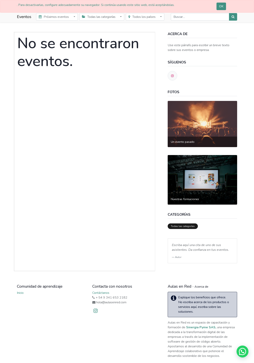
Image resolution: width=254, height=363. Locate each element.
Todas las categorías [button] (101, 17)
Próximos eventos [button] (56, 17)
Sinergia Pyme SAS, (201, 327)
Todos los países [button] (144, 17)
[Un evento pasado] (202, 124)
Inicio (20, 293)
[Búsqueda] (233, 17)
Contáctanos (100, 293)
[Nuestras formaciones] (202, 179)
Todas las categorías (183, 226)
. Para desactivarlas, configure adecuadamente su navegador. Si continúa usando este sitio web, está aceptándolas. (95, 5)
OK (221, 6)
